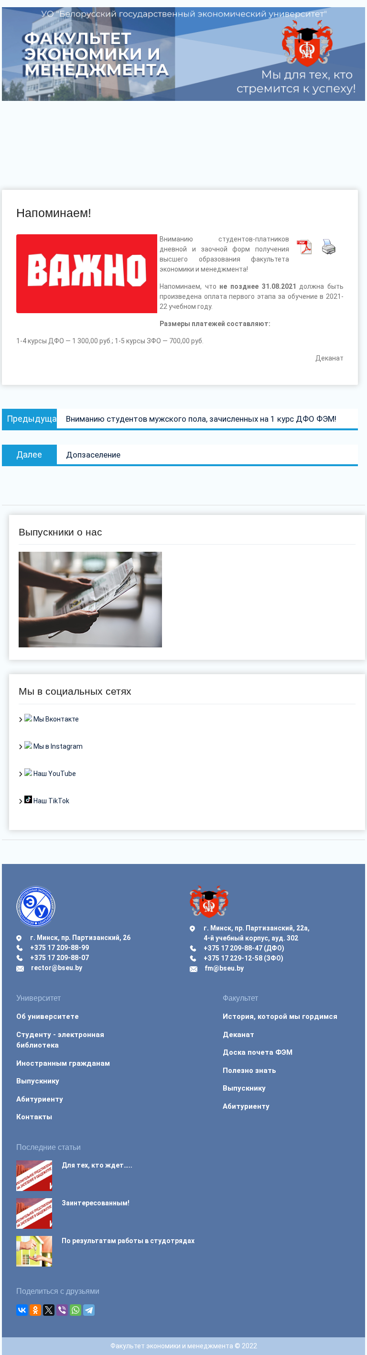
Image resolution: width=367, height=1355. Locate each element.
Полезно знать (249, 1070)
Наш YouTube (54, 773)
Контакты (34, 1117)
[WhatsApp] (75, 1310)
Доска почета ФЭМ (257, 1052)
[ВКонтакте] (22, 1310)
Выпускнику (37, 1081)
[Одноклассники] (35, 1310)
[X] (48, 1310)
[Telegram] (89, 1310)
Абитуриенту (39, 1099)
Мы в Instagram (57, 746)
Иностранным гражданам (63, 1063)
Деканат (238, 1034)
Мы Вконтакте (55, 719)
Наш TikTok (50, 801)
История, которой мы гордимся (280, 1016)
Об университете (47, 1016)
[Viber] (62, 1310)
